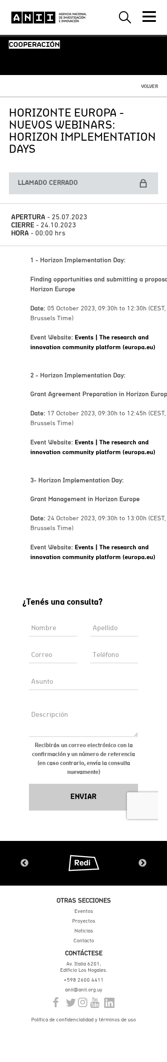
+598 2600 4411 (84, 980)
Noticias (83, 931)
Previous (24, 863)
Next (142, 863)
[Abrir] (149, 16)
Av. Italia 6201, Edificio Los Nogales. (83, 967)
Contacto (83, 940)
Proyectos (83, 921)
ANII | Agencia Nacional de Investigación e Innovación (49, 17)
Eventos (83, 911)
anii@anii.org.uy (83, 990)
